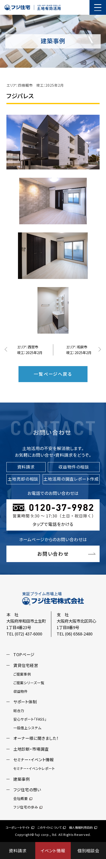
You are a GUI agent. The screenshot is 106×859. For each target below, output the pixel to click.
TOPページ (24, 654)
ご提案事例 (22, 674)
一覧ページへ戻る (53, 374)
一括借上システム (27, 727)
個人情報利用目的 (81, 827)
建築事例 (21, 779)
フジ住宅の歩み (25, 807)
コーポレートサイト (18, 827)
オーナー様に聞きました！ (36, 738)
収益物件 (20, 691)
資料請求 (17, 850)
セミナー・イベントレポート (34, 768)
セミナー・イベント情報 (33, 759)
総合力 (18, 710)
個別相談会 (88, 850)
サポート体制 (25, 702)
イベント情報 (53, 850)
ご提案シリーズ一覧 (28, 682)
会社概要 (20, 798)
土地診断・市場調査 (31, 749)
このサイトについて (49, 827)
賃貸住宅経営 (25, 665)
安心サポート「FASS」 (30, 719)
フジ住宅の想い (27, 790)
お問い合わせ (53, 553)
